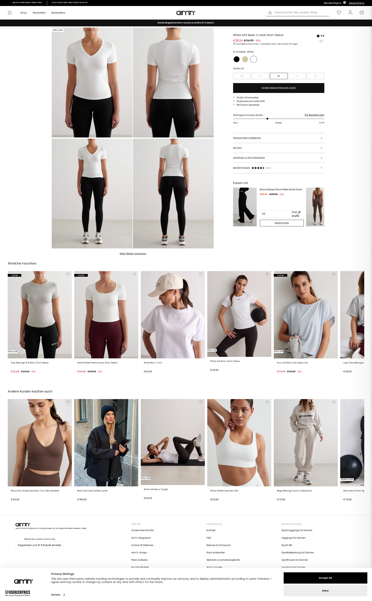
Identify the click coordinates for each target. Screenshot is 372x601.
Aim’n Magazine (141, 537)
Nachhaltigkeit (140, 567)
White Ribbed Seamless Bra (224, 490)
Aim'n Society (214, 567)
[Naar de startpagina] (186, 12)
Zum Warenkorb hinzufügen (28, 376)
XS (241, 76)
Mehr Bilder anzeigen (133, 253)
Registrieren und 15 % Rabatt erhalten (39, 545)
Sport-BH (287, 545)
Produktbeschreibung (277, 138)
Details (277, 148)
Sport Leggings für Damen (297, 530)
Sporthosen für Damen (295, 560)
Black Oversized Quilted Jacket (92, 490)
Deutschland (356, 3)
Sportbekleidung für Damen (298, 552)
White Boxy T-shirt (153, 362)
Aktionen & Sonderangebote (223, 560)
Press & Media (139, 560)
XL (315, 76)
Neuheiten (39, 13)
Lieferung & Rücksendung (277, 158)
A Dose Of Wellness (142, 545)
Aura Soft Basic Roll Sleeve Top (292, 362)
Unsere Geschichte (142, 530)
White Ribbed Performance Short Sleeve (97, 362)
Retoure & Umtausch (219, 545)
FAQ (209, 537)
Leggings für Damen (294, 537)
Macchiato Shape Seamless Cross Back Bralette (35, 490)
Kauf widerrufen (216, 552)
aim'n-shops (139, 552)
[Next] (320, 207)
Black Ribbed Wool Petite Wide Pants (281, 189)
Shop (23, 13)
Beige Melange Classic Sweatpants (294, 490)
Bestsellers (58, 13)
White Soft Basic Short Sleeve (225, 361)
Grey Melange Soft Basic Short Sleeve (29, 362)
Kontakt (211, 530)
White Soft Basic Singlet (156, 489)
